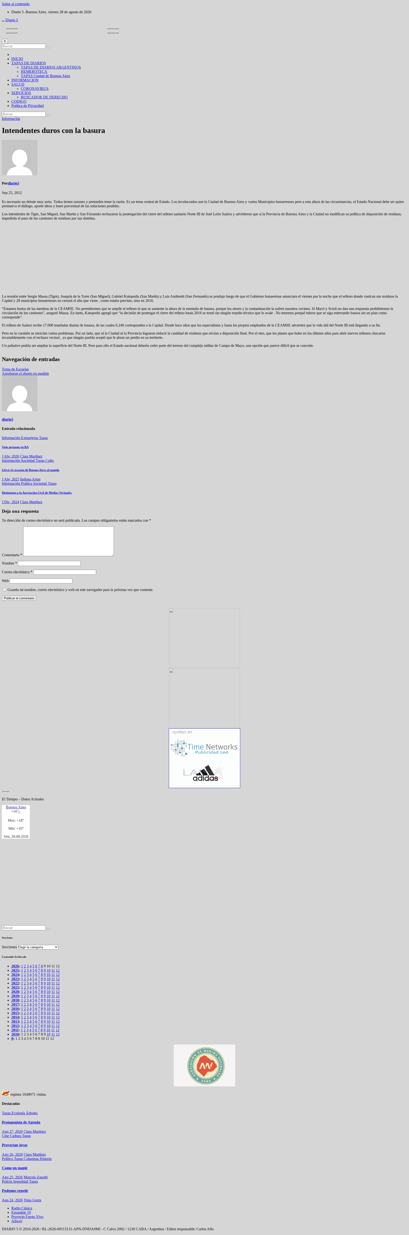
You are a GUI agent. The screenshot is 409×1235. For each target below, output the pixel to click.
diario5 (13, 183)
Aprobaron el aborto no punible (25, 373)
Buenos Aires (16, 807)
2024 (15, 975)
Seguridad (21, 1181)
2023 (15, 979)
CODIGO (19, 101)
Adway (16, 1221)
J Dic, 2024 (10, 502)
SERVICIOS (21, 93)
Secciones (9, 947)
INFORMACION (25, 80)
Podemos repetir (15, 1191)
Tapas (43, 438)
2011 (15, 1030)
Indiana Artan (30, 479)
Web (5, 581)
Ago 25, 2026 (12, 1177)
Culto (49, 461)
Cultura (16, 1136)
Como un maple (14, 1168)
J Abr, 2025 (10, 479)
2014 (15, 1017)
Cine (6, 1136)
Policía (7, 1181)
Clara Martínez (31, 456)
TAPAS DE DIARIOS (28, 63)
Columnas (32, 1159)
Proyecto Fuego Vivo (27, 1217)
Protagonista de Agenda (21, 1122)
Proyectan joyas (14, 1145)
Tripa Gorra (32, 1200)
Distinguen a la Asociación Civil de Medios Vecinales (37, 492)
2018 (15, 1000)
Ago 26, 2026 (12, 1154)
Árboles (32, 1113)
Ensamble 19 (21, 1212)
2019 (15, 996)
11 (53, 970)
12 (58, 970)
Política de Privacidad (27, 106)
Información (11, 119)
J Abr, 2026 (10, 456)
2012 (15, 1026)
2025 (15, 970)
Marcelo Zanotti (36, 1177)
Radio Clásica (21, 1208)
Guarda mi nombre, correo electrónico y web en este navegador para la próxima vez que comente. (80, 590)
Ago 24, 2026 (12, 1200)
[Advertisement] (204, 257)
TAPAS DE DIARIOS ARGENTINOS (51, 67)
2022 (15, 983)
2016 (15, 1009)
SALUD (17, 84)
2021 (15, 987)
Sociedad (28, 461)
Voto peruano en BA (15, 447)
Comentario (12, 555)
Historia (46, 1159)
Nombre (9, 563)
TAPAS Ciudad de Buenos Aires (45, 76)
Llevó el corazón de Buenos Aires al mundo (30, 470)
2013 (15, 1021)
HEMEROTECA (34, 72)
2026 (15, 966)
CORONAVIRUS (35, 89)
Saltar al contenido (16, 4)
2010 (15, 1034)
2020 (15, 992)
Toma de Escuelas (15, 369)
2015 (15, 1013)
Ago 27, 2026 (12, 1131)
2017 (15, 1004)
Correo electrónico (17, 572)
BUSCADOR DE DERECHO (44, 97)
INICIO (17, 59)
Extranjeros (30, 438)
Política (27, 483)
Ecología (19, 1113)
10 (48, 970)
